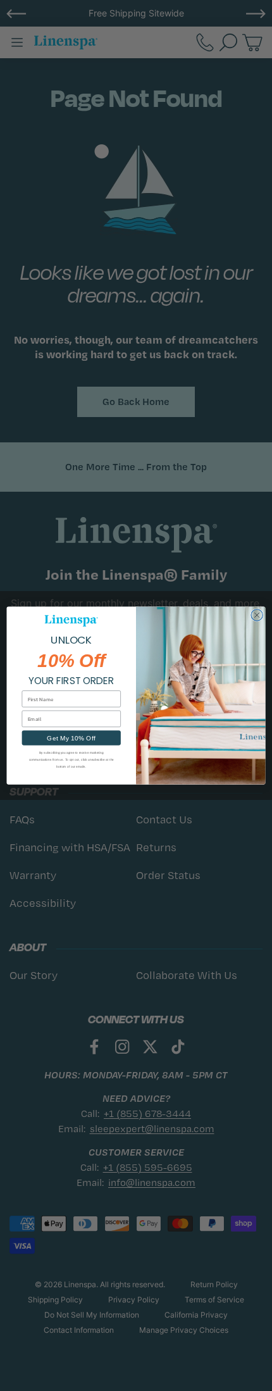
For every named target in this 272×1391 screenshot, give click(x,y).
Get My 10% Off (71, 738)
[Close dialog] (257, 615)
